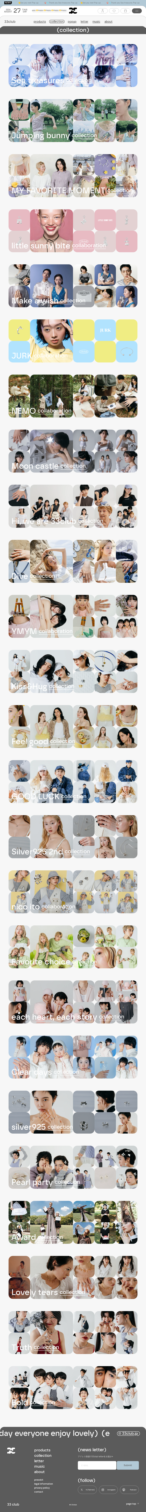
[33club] (73, 11)
